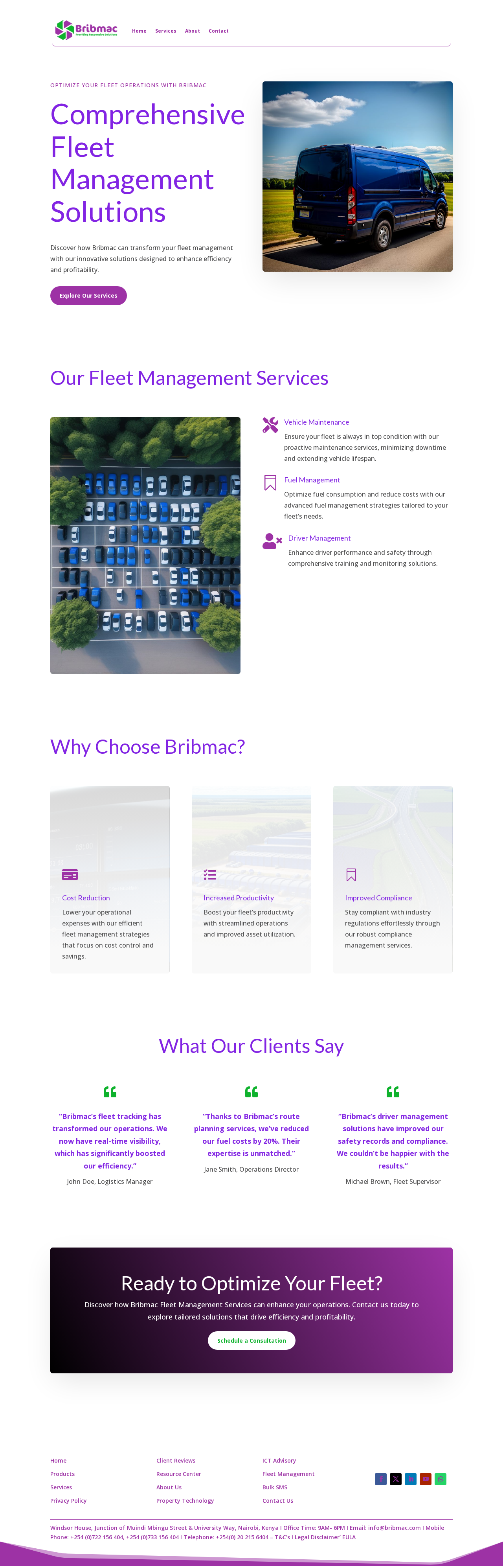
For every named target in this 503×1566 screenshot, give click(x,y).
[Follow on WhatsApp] (440, 1479)
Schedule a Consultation (251, 1340)
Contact (219, 31)
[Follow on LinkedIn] (411, 1479)
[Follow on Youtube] (425, 1479)
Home (139, 31)
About (192, 31)
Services (165, 31)
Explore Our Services (88, 295)
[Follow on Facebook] (381, 1479)
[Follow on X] (396, 1479)
